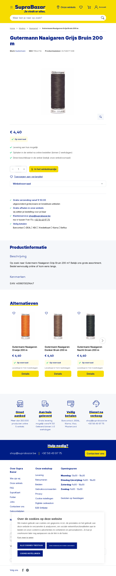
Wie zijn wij (15, 478)
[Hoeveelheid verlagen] (12, 169)
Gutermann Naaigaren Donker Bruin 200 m (57, 348)
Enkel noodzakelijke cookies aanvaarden (61, 545)
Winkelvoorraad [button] (22, 183)
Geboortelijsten (17, 511)
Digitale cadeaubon (44, 503)
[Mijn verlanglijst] (81, 7)
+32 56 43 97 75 (42, 219)
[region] (58, 91)
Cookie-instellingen (30, 554)
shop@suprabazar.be (40, 216)
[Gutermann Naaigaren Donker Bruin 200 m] (58, 326)
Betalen (38, 484)
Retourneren (41, 480)
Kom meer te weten (25, 538)
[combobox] (54, 18)
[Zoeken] (102, 18)
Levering (39, 475)
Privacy (38, 494)
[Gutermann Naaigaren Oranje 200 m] (25, 326)
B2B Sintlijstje (41, 508)
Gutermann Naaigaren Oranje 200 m (24, 348)
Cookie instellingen (44, 498)
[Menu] (11, 7)
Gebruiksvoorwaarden (45, 489)
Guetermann (20, 51)
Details (25, 373)
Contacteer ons (95, 453)
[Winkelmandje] (89, 7)
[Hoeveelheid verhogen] (24, 169)
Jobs (12, 502)
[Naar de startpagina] (30, 8)
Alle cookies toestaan (31, 545)
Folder (13, 497)
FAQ (12, 488)
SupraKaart (15, 492)
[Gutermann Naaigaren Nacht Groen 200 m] (90, 326)
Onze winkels (16, 483)
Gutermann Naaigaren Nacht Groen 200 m (89, 348)
